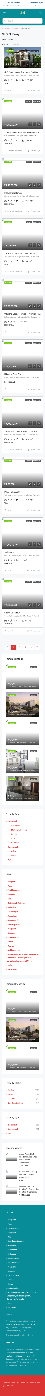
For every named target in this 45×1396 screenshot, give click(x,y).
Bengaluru (12, 882)
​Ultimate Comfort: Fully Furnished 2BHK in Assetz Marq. (28, 1174)
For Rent (11, 1099)
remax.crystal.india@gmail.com (20, 1335)
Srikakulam (12, 969)
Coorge (11, 946)
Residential (12, 821)
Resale (10, 1094)
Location (15, 29)
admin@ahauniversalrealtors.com (13, 6)
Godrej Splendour (12, 613)
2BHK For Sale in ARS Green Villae (19, 253)
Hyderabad (12, 907)
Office (13, 851)
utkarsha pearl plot (12, 374)
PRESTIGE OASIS (12, 492)
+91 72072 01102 (14, 3)
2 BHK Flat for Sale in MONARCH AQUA (21, 132)
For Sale (11, 1090)
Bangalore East (14, 920)
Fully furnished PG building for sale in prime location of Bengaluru (29, 1189)
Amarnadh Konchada (15, 151)
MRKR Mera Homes (13, 193)
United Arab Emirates (16, 903)
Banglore (11, 933)
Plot (9, 860)
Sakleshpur (12, 916)
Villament (15, 843)
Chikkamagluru (14, 950)
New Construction (15, 1103)
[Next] (31, 647)
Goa (9, 899)
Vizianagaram (13, 937)
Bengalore (12, 929)
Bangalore (12, 894)
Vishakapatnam (14, 924)
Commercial (13, 847)
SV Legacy (9, 552)
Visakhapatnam (14, 890)
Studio (14, 834)
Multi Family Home (19, 830)
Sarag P (10, 90)
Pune (10, 886)
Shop (13, 855)
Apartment (15, 825)
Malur (10, 965)
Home (7, 29)
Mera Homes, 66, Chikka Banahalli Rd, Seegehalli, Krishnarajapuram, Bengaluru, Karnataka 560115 (23, 957)
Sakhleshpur (13, 912)
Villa (13, 838)
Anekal (10, 942)
